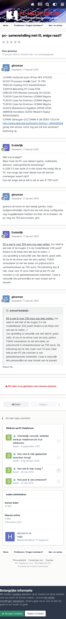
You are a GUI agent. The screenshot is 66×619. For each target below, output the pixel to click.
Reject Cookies (35, 613)
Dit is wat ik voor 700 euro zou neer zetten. (26, 244)
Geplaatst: (25, 69)
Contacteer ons (35, 560)
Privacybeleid (19, 560)
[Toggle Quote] (7, 310)
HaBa (20, 536)
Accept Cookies (13, 613)
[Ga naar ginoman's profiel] (6, 67)
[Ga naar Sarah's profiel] (9, 437)
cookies (17, 594)
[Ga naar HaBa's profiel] (10, 536)
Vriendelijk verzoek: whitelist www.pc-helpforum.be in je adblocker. (31, 439)
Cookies (49, 560)
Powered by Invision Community (33, 566)
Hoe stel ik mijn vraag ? (30, 468)
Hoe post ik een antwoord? (32, 479)
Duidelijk (17, 145)
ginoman (12, 51)
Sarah (16, 446)
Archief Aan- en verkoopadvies (37, 54)
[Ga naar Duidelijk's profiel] (6, 147)
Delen (17, 404)
